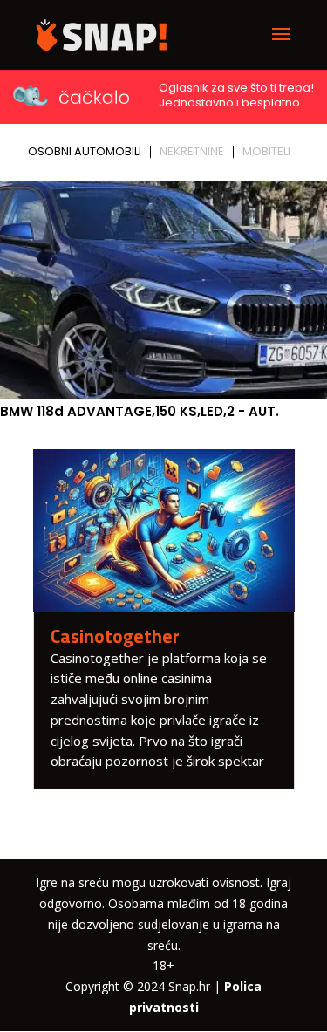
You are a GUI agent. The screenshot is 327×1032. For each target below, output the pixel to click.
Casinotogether (115, 636)
